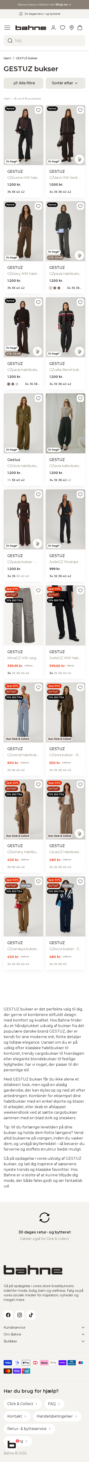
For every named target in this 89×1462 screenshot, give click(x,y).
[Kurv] (80, 27)
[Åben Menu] (7, 27)
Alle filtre (27, 83)
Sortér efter (62, 83)
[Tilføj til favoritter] (38, 110)
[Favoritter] (62, 27)
